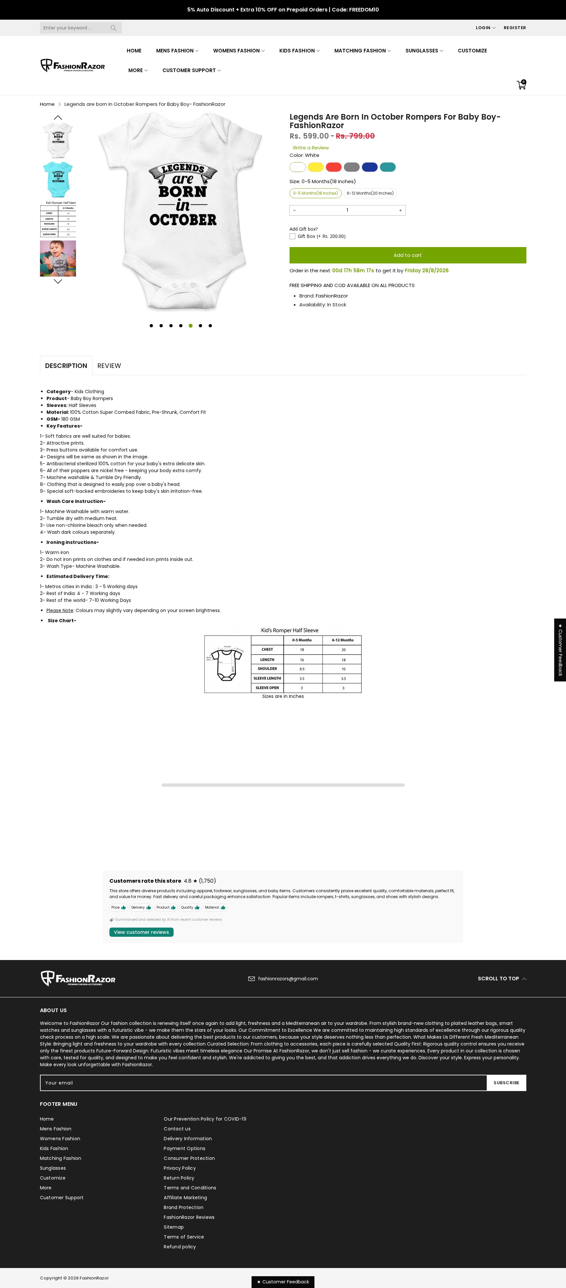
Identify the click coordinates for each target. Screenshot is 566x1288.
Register (515, 28)
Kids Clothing (89, 391)
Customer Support (189, 70)
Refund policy (180, 1246)
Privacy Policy (180, 1168)
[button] (58, 118)
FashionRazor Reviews (189, 1217)
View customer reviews (141, 932)
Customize (472, 50)
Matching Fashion (360, 50)
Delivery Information (188, 1138)
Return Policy (179, 1178)
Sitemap (174, 1227)
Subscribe (506, 1083)
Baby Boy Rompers (92, 398)
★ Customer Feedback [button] (560, 650)
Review (109, 365)
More (135, 70)
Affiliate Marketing (185, 1197)
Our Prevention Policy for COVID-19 (205, 1119)
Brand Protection (183, 1207)
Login (483, 28)
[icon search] (113, 28)
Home (134, 50)
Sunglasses (422, 50)
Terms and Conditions (190, 1187)
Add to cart (408, 255)
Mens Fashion (175, 50)
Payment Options (184, 1148)
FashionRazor (332, 295)
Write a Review (311, 147)
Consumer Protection (189, 1158)
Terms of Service (184, 1237)
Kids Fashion (296, 50)
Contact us (177, 1128)
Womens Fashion (236, 50)
